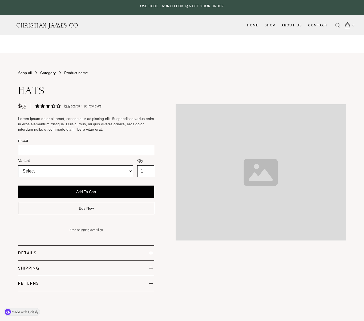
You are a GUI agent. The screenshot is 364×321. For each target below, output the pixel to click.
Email (23, 141)
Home (252, 25)
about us (291, 25)
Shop (270, 25)
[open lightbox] (261, 155)
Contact (318, 25)
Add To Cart (86, 192)
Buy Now (86, 208)
